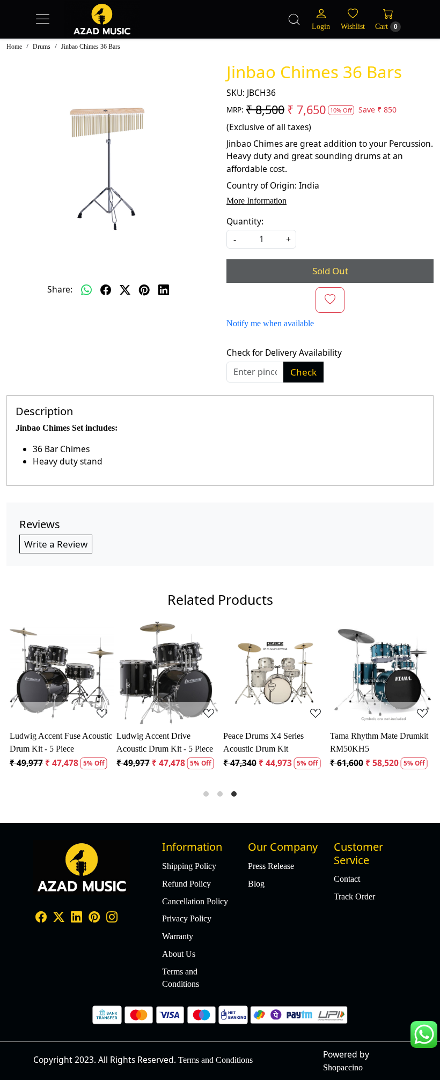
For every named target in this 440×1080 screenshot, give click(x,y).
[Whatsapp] (86, 290)
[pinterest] (144, 290)
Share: (59, 289)
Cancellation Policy (195, 901)
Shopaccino (343, 1067)
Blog (256, 883)
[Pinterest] (94, 918)
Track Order (354, 896)
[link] (294, 19)
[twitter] (125, 290)
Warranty (177, 936)
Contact (347, 878)
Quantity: (244, 221)
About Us (178, 953)
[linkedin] (163, 290)
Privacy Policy (186, 918)
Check (303, 372)
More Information (256, 200)
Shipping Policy (189, 866)
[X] (59, 918)
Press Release (271, 866)
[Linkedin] (76, 918)
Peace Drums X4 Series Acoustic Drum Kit (48, 742)
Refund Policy (186, 883)
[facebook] (105, 290)
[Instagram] (112, 918)
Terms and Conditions (180, 977)
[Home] (123, 30)
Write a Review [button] (55, 544)
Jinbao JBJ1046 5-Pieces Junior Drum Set (370, 742)
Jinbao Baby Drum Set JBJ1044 (260, 742)
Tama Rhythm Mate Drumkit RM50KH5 (164, 742)
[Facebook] (41, 918)
